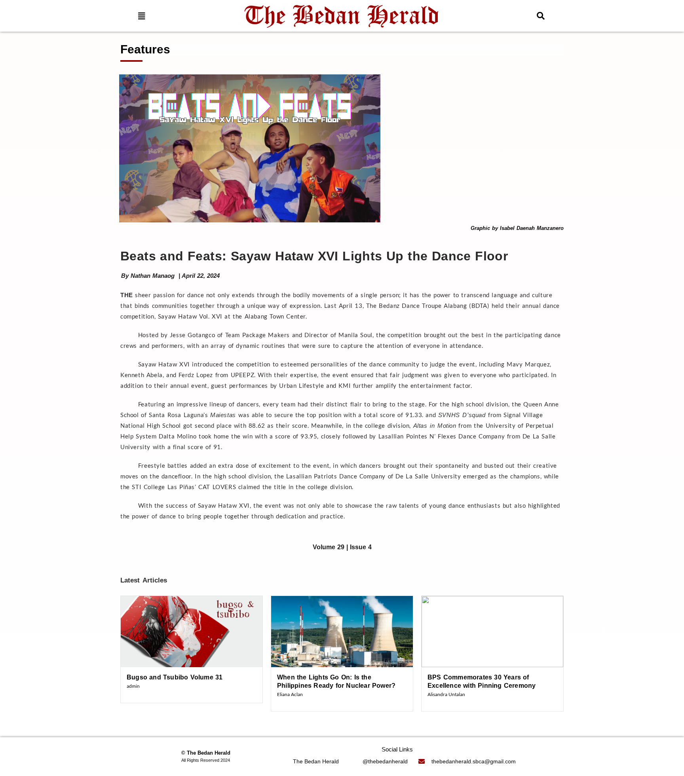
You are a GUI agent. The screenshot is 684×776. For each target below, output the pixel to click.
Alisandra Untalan (446, 694)
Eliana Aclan (290, 694)
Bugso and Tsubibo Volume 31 (174, 677)
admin (133, 686)
